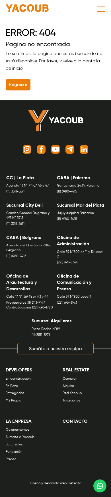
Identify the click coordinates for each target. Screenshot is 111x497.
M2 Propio (13, 400)
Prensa (11, 459)
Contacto (75, 421)
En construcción (18, 378)
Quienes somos (17, 430)
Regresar (18, 85)
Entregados (15, 393)
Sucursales (14, 444)
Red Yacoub (72, 393)
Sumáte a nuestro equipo (55, 349)
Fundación (14, 452)
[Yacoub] (27, 9)
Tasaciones (71, 400)
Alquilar (68, 386)
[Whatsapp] (100, 486)
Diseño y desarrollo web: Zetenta (55, 483)
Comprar (70, 378)
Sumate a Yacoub (20, 437)
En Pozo (12, 386)
